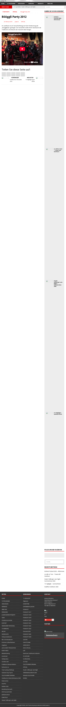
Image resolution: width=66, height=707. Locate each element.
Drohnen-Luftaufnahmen (8, 642)
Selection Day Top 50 (7, 672)
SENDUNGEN (21, 3)
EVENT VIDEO (5, 650)
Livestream (4, 656)
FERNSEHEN (5, 612)
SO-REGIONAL (26, 659)
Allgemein (25, 601)
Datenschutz (5, 681)
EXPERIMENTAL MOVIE (28, 606)
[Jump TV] (3, 1)
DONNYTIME (26, 604)
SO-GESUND (26, 656)
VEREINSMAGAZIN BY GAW (30, 672)
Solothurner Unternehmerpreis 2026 (11, 678)
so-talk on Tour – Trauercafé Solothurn (58, 150)
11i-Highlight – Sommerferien (58, 413)
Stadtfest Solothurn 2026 (51, 587)
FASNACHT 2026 (27, 637)
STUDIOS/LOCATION (7, 620)
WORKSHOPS (5, 634)
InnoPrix (4, 683)
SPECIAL (23, 21)
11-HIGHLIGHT (26, 598)
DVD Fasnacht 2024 (7, 692)
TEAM (3, 617)
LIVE (24, 650)
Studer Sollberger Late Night (9, 700)
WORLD (25, 678)
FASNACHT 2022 (27, 626)
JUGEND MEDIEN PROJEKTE (8, 615)
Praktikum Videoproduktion (9, 664)
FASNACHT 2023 (27, 628)
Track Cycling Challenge (8, 670)
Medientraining (6, 653)
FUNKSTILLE (5, 697)
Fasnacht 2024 (27, 631)
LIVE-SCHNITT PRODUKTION (9, 648)
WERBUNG (31, 3)
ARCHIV (4, 631)
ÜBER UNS (50, 3)
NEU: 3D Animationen (7, 639)
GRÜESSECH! (26, 645)
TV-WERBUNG (5, 628)
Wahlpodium (5, 659)
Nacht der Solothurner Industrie (31, 653)
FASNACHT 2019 (27, 617)
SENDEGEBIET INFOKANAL (8, 626)
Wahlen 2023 (5, 686)
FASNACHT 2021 (27, 623)
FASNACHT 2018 (27, 615)
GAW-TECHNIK (26, 642)
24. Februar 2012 (8, 21)
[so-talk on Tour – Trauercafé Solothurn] (49, 277)
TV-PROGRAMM (11, 3)
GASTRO (25, 639)
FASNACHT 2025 (27, 634)
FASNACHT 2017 (27, 612)
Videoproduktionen (7, 637)
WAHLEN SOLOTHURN (28, 675)
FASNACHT (26, 609)
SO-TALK (25, 661)
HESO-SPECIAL (27, 648)
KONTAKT (4, 623)
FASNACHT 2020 (27, 620)
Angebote (40, 3)
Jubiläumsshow (6, 694)
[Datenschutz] (54, 631)
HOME (2, 3)
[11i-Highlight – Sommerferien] (49, 541)
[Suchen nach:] (54, 7)
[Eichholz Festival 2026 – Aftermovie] (49, 145)
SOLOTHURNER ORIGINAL (8, 675)
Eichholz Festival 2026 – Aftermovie (58, 18)
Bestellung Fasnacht (7, 689)
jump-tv (17, 21)
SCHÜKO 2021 (5, 661)
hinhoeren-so (5, 667)
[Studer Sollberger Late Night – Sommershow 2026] (49, 409)
